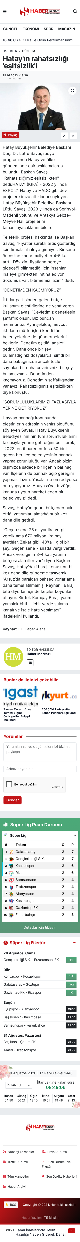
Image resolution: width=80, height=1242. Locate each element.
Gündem (28, 51)
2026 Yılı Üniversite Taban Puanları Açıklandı (59, 711)
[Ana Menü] (5, 11)
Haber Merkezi (38, 654)
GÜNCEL (10, 29)
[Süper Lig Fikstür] (75, 943)
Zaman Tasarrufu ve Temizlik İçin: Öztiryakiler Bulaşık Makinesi (17, 714)
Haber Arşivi (17, 1187)
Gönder (12, 800)
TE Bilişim (51, 1218)
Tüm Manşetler (18, 1176)
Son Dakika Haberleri (61, 1176)
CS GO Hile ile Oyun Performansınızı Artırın (40, 40)
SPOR (49, 29)
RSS (12, 1205)
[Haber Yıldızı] (39, 11)
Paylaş (12, 135)
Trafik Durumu (17, 1162)
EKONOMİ (31, 29)
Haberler (10, 51)
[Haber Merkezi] (13, 656)
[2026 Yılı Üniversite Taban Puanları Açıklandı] (59, 696)
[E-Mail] (30, 662)
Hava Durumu (57, 1152)
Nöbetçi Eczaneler (21, 1152)
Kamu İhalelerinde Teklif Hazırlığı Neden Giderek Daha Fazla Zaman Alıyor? (40, 1234)
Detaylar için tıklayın (40, 927)
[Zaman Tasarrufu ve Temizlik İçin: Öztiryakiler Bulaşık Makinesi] (20, 696)
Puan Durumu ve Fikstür (56, 1164)
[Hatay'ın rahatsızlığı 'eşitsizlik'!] (40, 106)
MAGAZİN (66, 29)
